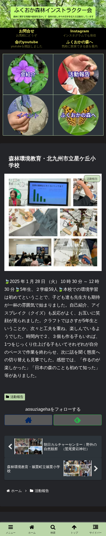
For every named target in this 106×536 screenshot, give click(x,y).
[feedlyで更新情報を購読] (78, 420)
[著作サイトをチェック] (28, 420)
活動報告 (16, 397)
